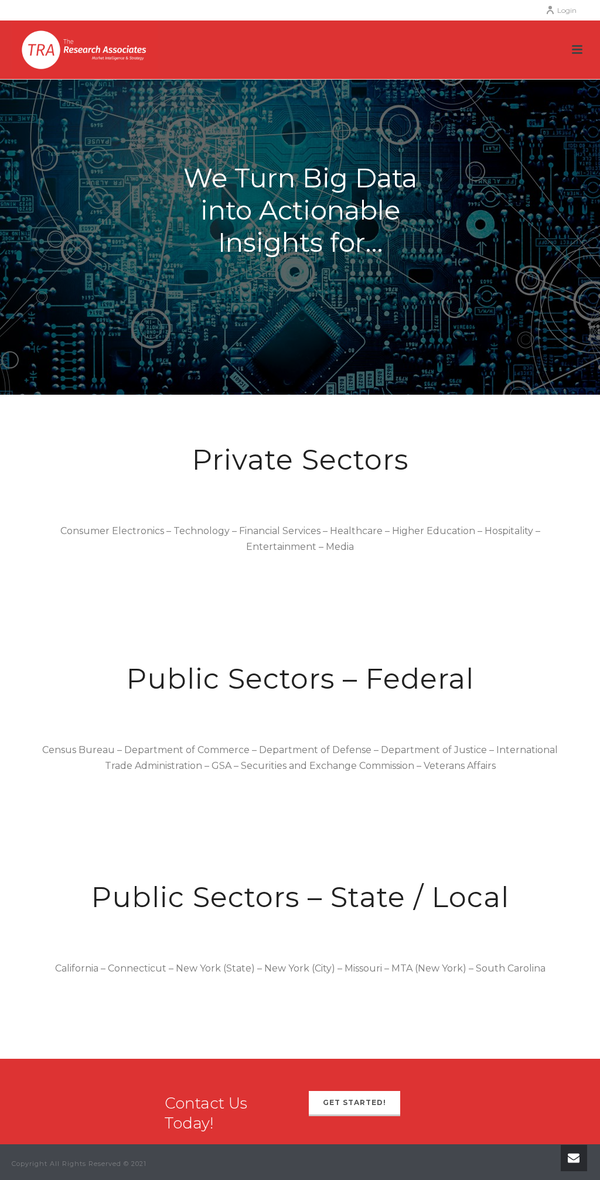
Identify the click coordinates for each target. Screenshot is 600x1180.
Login (567, 10)
